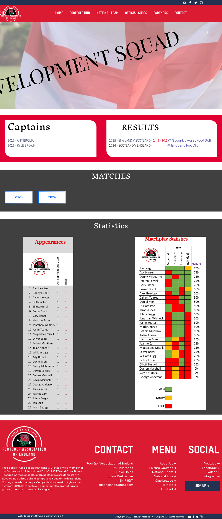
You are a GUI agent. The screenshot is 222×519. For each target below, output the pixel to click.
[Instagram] (201, 2)
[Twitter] (196, 2)
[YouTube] (189, 517)
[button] (79, 11)
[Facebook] (190, 2)
